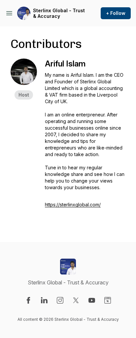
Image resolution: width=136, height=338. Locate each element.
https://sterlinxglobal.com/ (73, 204)
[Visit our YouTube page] (91, 300)
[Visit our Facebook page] (28, 300)
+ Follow (115, 13)
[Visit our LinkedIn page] (44, 300)
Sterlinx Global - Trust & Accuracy (59, 13)
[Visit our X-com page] (76, 300)
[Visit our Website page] (107, 300)
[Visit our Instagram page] (60, 300)
